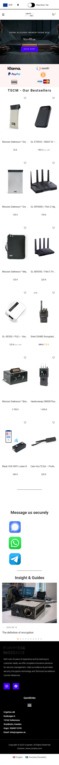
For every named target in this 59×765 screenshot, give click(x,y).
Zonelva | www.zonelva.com (29, 748)
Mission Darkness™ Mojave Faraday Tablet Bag (25, 271)
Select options (43, 150)
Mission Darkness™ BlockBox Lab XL (21, 401)
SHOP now (29, 49)
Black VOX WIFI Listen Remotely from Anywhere (26, 466)
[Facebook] (16, 686)
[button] (29, 705)
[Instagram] (7, 686)
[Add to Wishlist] (25, 98)
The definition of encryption (18, 632)
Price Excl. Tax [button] (42, 5)
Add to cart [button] (15, 150)
